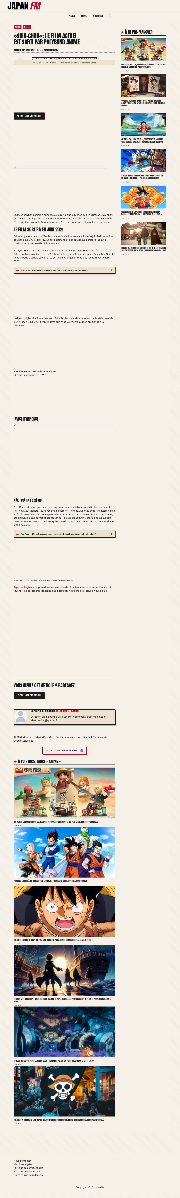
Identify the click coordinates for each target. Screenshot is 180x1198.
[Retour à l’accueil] (24, 5)
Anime (84, 15)
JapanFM (99, 1187)
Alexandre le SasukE (67, 711)
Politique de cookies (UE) (27, 1171)
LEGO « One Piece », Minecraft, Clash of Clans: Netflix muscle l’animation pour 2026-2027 (143, 65)
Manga (72, 15)
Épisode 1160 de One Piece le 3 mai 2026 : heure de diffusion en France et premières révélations (142, 176)
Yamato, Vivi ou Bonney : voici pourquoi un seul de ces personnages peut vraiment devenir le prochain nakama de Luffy (62, 1000)
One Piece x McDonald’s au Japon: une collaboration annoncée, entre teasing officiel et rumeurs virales (59, 1120)
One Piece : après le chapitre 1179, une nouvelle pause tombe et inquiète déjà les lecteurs (52, 940)
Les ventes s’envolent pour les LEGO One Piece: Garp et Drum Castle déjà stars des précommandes (56, 822)
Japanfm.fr (20, 587)
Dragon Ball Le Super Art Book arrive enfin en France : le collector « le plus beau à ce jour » (141, 213)
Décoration (98, 15)
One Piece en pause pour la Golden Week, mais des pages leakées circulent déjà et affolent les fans (142, 140)
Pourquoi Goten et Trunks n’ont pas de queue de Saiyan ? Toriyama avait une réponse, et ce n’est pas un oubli (143, 103)
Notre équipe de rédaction (28, 1175)
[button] (110, 16)
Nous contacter (22, 1160)
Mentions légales (23, 1164)
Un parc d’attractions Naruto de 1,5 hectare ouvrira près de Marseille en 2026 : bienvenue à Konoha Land (143, 249)
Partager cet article (31, 115)
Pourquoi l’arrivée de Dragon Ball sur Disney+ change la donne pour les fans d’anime (50, 881)
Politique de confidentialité (28, 1167)
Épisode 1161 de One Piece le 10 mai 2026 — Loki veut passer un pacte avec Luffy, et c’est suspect (54, 1061)
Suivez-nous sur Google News (64, 750)
